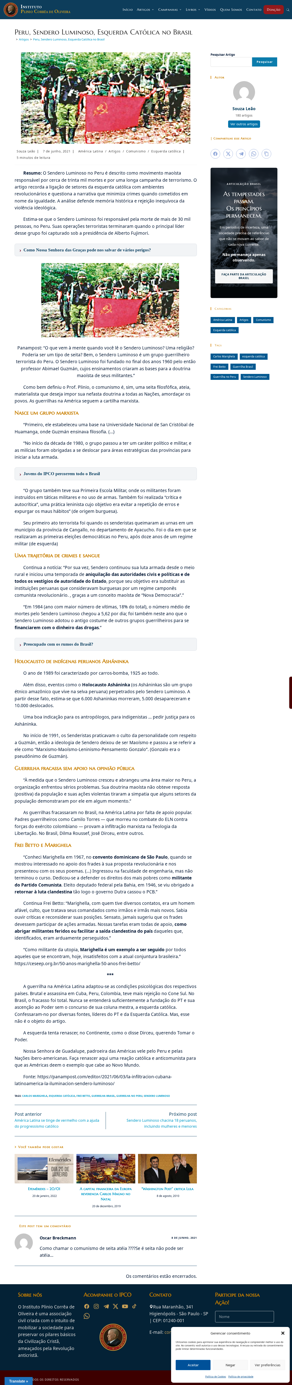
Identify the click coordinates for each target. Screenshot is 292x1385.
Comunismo (136, 151)
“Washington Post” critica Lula (167, 1188)
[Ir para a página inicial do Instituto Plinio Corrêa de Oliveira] (113, 1337)
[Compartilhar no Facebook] (215, 154)
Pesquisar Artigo (223, 55)
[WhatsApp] (87, 1316)
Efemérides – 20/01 (44, 1188)
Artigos (114, 151)
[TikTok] (135, 1306)
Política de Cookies (215, 1376)
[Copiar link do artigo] (266, 154)
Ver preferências (267, 1365)
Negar (230, 1365)
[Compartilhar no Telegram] (241, 154)
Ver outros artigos (244, 124)
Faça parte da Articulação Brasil (244, 276)
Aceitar (193, 1365)
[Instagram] (96, 1306)
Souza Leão (26, 151)
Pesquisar (265, 62)
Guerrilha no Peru (129, 1095)
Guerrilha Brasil (103, 1095)
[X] (115, 1306)
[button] (283, 1333)
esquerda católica (62, 1095)
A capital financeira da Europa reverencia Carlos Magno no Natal (106, 1193)
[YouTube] (125, 1306)
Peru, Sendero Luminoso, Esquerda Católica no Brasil (68, 39)
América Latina (90, 151)
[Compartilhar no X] (228, 154)
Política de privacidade (240, 1376)
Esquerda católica (166, 151)
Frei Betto (83, 1095)
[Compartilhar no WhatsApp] (253, 154)
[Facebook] (87, 1306)
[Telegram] (106, 1306)
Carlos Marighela (34, 1095)
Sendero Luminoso (157, 1095)
